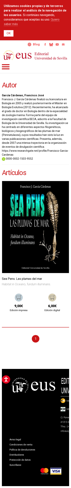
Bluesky (51, 44)
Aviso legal (15, 439)
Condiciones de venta (20, 444)
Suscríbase (15, 465)
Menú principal (5, 66)
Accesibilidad (29, 44)
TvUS (57, 44)
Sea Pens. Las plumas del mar (22, 279)
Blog (36, 44)
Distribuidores (16, 455)
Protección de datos (20, 460)
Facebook (45, 44)
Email (63, 44)
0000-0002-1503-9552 (19, 158)
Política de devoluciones (22, 449)
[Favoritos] (61, 188)
